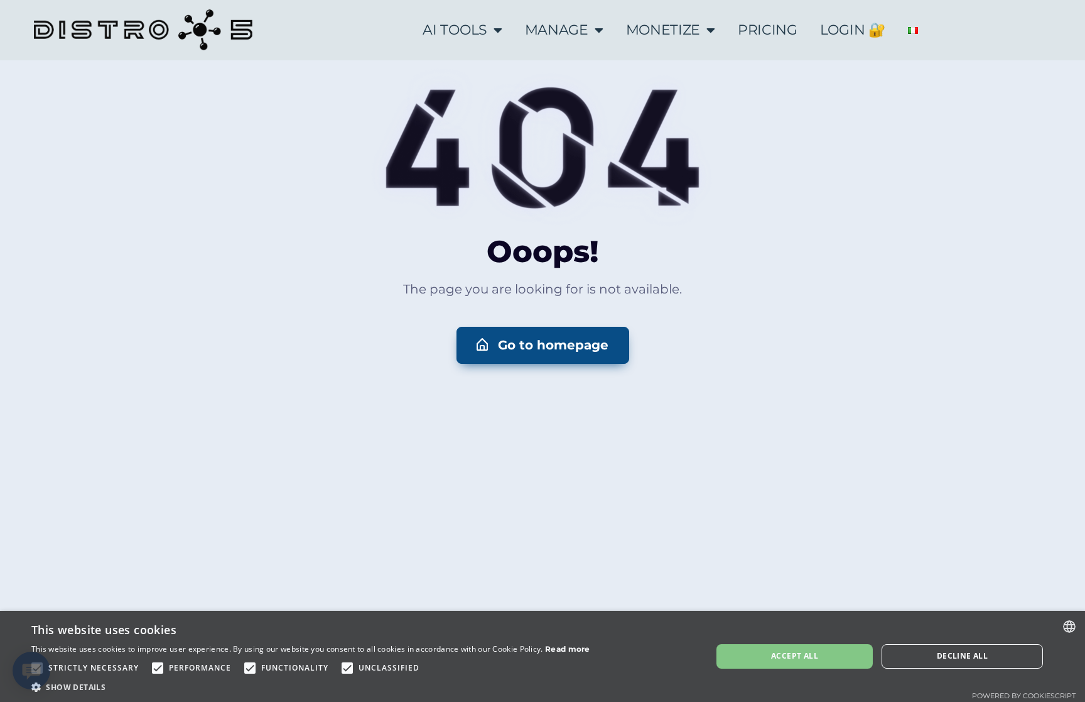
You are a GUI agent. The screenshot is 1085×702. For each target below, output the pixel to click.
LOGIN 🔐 (852, 29)
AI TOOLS (455, 29)
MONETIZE (663, 29)
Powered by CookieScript (1024, 695)
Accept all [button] (794, 655)
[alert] (542, 656)
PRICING (767, 29)
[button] (542, 345)
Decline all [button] (962, 655)
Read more (567, 649)
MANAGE (556, 29)
